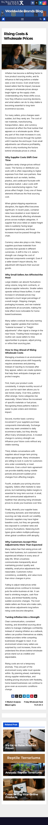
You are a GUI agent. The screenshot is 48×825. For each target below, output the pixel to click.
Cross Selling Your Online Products (21, 796)
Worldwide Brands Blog (24, 11)
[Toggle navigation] (22, 19)
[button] (41, 19)
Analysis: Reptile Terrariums (23, 772)
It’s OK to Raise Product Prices (20, 747)
